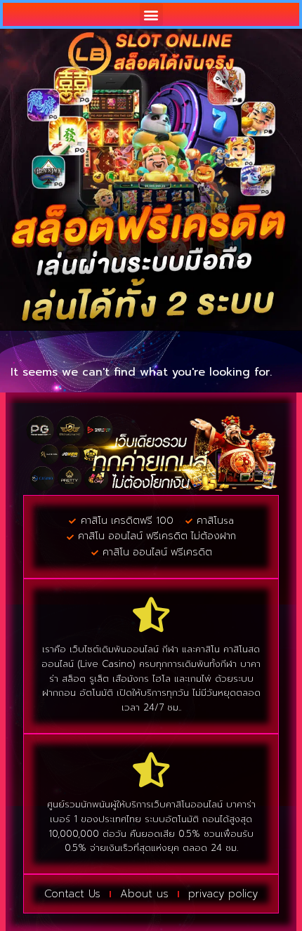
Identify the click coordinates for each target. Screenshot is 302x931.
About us (144, 894)
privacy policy (223, 894)
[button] (151, 14)
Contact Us (72, 894)
